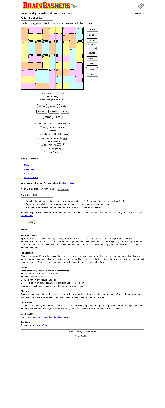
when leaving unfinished (72, 23)
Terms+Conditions (82, 336)
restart (48, 117)
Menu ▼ (139, 13)
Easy (26, 165)
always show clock (51, 127)
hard (46, 23)
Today (33, 13)
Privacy (79, 332)
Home (24, 13)
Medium (28, 173)
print (64, 111)
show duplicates (63, 124)
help (31, 222)
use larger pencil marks (51, 138)
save (90, 23)
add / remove (50, 145)
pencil (53, 106)
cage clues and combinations (49, 317)
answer (53, 111)
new (58, 117)
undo (63, 106)
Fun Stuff (67, 13)
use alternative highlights (51, 134)
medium (39, 23)
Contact (87, 332)
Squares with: (48, 93)
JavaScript (43, 325)
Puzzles (43, 13)
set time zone (63, 189)
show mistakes (45, 124)
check (42, 106)
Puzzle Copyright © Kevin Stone (52, 100)
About (93, 332)
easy (32, 23)
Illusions (54, 13)
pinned (41, 111)
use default (50, 148)
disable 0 (50, 152)
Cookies (71, 332)
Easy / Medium (31, 169)
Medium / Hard (31, 178)
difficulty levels (69, 183)
